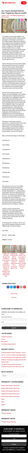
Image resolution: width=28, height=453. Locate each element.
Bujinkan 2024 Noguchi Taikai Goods (10, 391)
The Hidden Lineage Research (17, 15)
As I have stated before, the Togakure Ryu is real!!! (13, 357)
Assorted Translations (6, 336)
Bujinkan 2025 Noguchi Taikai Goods (10, 388)
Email (2, 322)
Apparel (3, 404)
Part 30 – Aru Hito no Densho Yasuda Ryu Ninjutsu (13, 355)
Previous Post (14, 293)
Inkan (2, 402)
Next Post (14, 297)
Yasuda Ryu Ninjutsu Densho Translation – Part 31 (13, 352)
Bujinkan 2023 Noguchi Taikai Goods (10, 393)
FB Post (3, 339)
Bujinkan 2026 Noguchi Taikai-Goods (10, 385)
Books (3, 399)
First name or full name (6, 317)
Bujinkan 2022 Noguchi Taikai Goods (10, 396)
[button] (4, 261)
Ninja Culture (4, 341)
